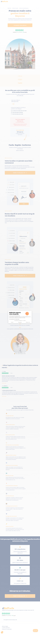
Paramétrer (20, 322)
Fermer (12, 322)
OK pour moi (28, 322)
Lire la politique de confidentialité (14, 319)
